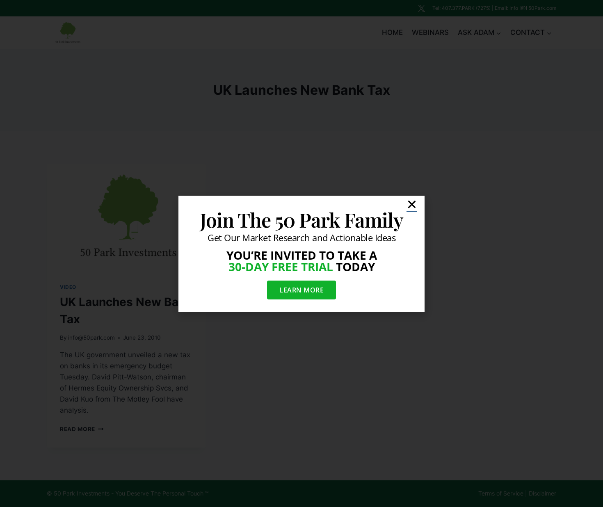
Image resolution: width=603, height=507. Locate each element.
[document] (301, 253)
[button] (412, 204)
